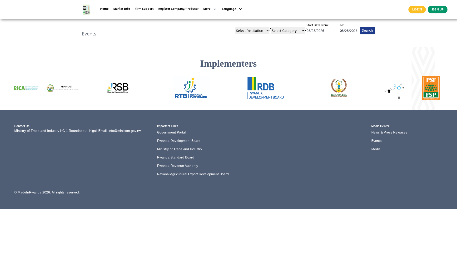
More (206, 9)
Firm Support (144, 9)
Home (104, 9)
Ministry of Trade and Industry (179, 149)
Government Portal (171, 132)
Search (367, 30)
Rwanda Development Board (178, 141)
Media (376, 149)
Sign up (438, 9)
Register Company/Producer (178, 9)
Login (417, 9)
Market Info (121, 9)
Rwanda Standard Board (175, 157)
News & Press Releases (389, 132)
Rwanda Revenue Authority (177, 166)
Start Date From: (317, 25)
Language (229, 9)
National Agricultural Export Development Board (193, 174)
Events (376, 141)
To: (342, 25)
